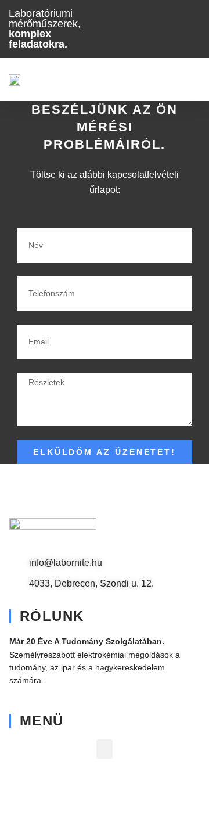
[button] (192, 79)
